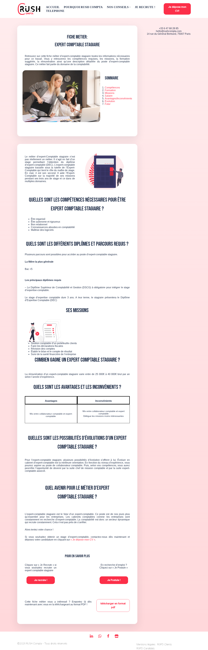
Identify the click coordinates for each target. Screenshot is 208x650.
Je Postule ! (113, 580)
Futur (107, 104)
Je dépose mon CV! (177, 8)
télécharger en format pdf (113, 605)
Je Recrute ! (145, 7)
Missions (109, 93)
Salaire (109, 95)
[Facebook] (108, 636)
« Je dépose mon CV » (83, 539)
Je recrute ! (40, 580)
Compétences (112, 87)
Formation (110, 90)
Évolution (110, 101)
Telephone (55, 10)
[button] (129, 7)
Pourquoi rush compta (83, 7)
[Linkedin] (91, 636)
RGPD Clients (164, 644)
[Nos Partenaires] (116, 636)
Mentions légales (146, 644)
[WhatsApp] (99, 636)
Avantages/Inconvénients (118, 98)
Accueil (53, 7)
